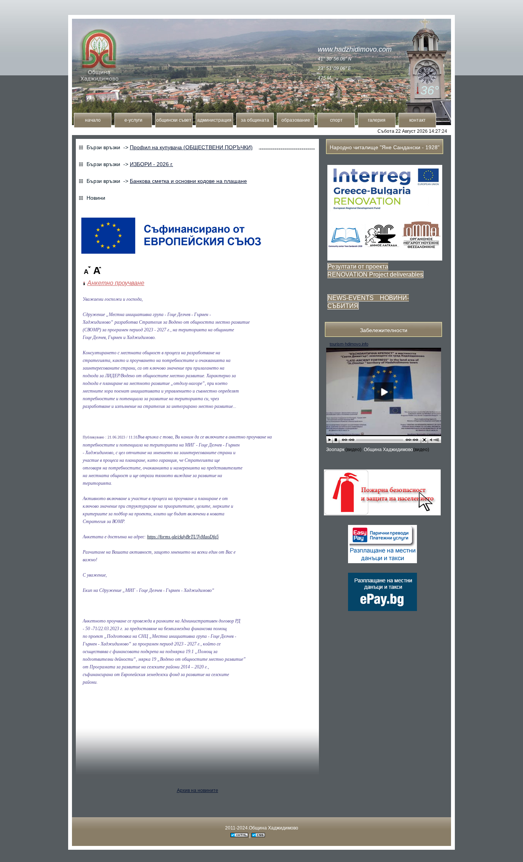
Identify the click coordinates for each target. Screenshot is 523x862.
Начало (93, 120)
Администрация (214, 120)
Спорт (336, 120)
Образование (295, 120)
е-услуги (133, 120)
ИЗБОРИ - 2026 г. (151, 164)
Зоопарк (335, 449)
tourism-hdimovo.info (349, 344)
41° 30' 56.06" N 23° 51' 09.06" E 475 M (334, 68)
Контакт (417, 120)
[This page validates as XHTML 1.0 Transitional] (239, 835)
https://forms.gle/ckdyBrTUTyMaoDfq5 (183, 536)
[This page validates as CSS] (258, 835)
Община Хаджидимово (388, 449)
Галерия (377, 120)
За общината (255, 120)
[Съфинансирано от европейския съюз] (171, 254)
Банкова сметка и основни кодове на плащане (188, 181)
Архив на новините (197, 790)
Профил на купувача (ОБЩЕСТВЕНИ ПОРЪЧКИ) (191, 147)
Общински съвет (173, 120)
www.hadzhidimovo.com (355, 49)
